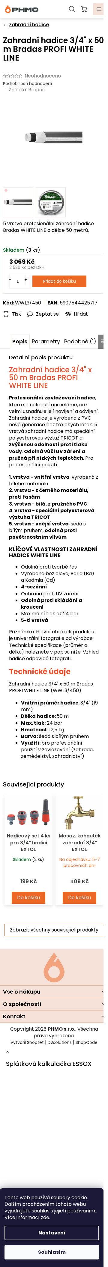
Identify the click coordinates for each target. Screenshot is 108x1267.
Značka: (27, 89)
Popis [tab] (19, 341)
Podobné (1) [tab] (80, 341)
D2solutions (60, 1042)
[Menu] (99, 9)
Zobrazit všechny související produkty (54, 929)
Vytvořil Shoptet (27, 1042)
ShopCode (87, 1042)
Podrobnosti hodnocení (27, 84)
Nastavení (51, 1232)
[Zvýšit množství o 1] (25, 279)
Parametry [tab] (46, 341)
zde (45, 1217)
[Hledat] (72, 9)
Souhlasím (52, 1252)
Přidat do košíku (59, 281)
